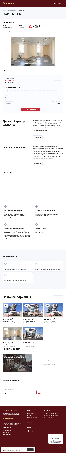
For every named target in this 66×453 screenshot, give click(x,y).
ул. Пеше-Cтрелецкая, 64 (50, 417)
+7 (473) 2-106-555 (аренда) (51, 413)
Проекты (29, 415)
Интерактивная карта (32, 417)
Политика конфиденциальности (8, 418)
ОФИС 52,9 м (49, 319)
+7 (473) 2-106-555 (56, 3)
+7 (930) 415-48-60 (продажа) (51, 415)
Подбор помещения (31, 413)
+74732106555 (20, 27)
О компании (30, 420)
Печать (57, 79)
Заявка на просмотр (31, 109)
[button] (26, 63)
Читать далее (37, 137)
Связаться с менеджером (54, 70)
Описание (5, 32)
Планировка (12, 32)
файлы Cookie (12, 449)
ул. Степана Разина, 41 (8, 27)
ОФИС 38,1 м (28, 319)
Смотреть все (58, 297)
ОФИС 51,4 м (8, 343)
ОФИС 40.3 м (8, 319)
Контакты (29, 422)
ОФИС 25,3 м (28, 343)
